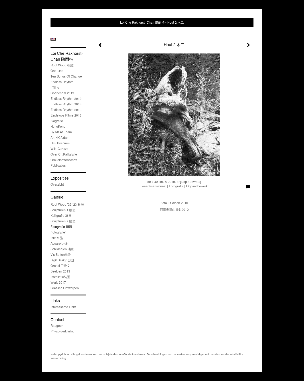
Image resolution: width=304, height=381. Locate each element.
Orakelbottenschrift (64, 160)
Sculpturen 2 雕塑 (63, 221)
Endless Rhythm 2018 (66, 104)
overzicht (57, 184)
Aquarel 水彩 (60, 243)
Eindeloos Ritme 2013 (66, 115)
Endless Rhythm (62, 82)
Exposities (60, 178)
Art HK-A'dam (60, 137)
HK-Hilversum (60, 143)
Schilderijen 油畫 (62, 249)
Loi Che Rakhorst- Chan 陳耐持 (142, 22)
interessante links (63, 307)
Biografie (57, 121)
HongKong (58, 126)
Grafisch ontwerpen (65, 288)
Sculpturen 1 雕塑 (63, 210)
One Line (57, 70)
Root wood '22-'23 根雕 (67, 204)
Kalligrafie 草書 (61, 215)
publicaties (58, 165)
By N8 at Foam (61, 132)
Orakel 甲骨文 (60, 265)
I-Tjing (55, 87)
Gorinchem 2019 (62, 93)
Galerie (57, 197)
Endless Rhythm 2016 (66, 109)
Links (55, 300)
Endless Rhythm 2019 (66, 98)
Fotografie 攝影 (61, 226)
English (53, 39)
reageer (57, 325)
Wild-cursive (59, 148)
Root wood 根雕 (62, 65)
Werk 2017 (58, 282)
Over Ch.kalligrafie (64, 154)
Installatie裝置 (60, 276)
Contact (57, 319)
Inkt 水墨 (57, 238)
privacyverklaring (63, 331)
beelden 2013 (60, 271)
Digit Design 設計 (63, 260)
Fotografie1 (59, 232)
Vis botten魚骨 (61, 254)
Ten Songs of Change (66, 76)
